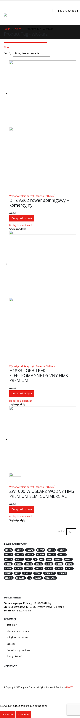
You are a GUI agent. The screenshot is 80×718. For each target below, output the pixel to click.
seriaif (8, 578)
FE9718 (8, 554)
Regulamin (12, 624)
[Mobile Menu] (7, 9)
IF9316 (18, 568)
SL (29, 578)
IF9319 (49, 568)
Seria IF (62, 573)
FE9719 (19, 554)
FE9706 (8, 550)
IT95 (17, 573)
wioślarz (50, 578)
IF (35, 559)
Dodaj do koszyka (22, 218)
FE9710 (19, 550)
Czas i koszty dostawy (18, 649)
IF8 (41, 559)
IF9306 (49, 564)
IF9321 (69, 568)
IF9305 (39, 564)
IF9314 (8, 568)
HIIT (29, 559)
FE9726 (8, 559)
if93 (49, 559)
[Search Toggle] (47, 12)
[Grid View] (5, 58)
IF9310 (59, 564)
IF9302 (8, 564)
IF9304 (28, 564)
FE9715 (51, 550)
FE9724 (62, 554)
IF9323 (8, 573)
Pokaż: (62, 531)
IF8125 (58, 559)
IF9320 (59, 568)
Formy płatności (15, 656)
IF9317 (28, 568)
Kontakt (11, 643)
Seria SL (20, 578)
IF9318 (39, 568)
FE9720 (30, 554)
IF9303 (18, 564)
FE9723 (51, 554)
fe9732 (19, 559)
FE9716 (62, 550)
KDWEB (69, 687)
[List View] (8, 58)
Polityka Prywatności (17, 637)
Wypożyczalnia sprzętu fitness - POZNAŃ (32, 196)
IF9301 (68, 559)
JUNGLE (27, 573)
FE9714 (40, 550)
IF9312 (69, 564)
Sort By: (8, 53)
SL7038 (38, 578)
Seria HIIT (49, 573)
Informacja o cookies (18, 631)
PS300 (37, 573)
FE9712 (30, 550)
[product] (42, 127)
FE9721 (40, 554)
